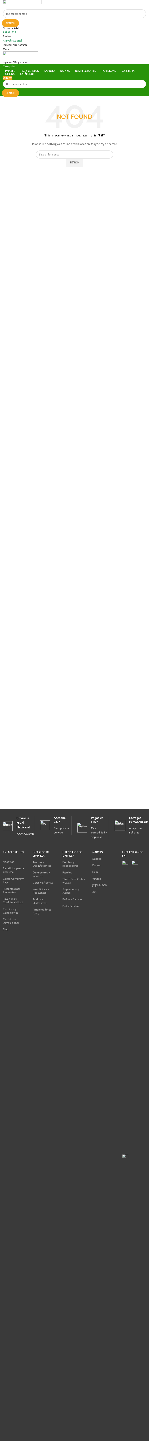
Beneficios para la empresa (13, 870)
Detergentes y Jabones (41, 874)
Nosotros (8, 862)
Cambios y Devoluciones (11, 921)
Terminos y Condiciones (10, 910)
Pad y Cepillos (70, 906)
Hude (95, 872)
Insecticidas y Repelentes (41, 890)
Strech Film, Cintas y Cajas (73, 880)
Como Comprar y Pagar (13, 880)
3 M (94, 892)
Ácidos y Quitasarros (40, 901)
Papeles (67, 872)
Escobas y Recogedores (70, 863)
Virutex (96, 878)
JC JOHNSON (99, 885)
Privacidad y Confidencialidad (13, 900)
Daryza (96, 865)
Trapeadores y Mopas (71, 890)
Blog (5, 929)
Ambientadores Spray (42, 911)
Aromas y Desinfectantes (42, 863)
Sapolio (97, 858)
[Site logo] (22, 4)
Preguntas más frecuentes (12, 890)
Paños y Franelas (72, 899)
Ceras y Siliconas (43, 882)
